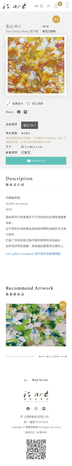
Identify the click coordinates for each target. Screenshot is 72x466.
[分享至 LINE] (24, 112)
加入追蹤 (37, 103)
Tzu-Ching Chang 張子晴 (22, 31)
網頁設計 (30, 432)
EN (36, 6)
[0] (56, 6)
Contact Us (38, 161)
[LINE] (43, 408)
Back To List (40, 380)
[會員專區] (48, 6)
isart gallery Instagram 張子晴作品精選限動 (33, 254)
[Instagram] (36, 408)
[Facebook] (28, 408)
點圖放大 (17, 103)
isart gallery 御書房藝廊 (14, 6)
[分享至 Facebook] (18, 112)
